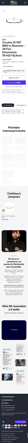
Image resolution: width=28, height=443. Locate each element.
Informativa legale (6, 441)
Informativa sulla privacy (8, 435)
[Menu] (3, 2)
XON (4, 39)
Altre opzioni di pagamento (14, 86)
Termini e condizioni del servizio (10, 437)
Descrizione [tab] (9, 105)
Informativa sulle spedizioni (9, 439)
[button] (24, 3)
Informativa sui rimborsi (8, 433)
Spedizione (14, 61)
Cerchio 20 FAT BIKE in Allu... (8, 216)
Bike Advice (9, 431)
